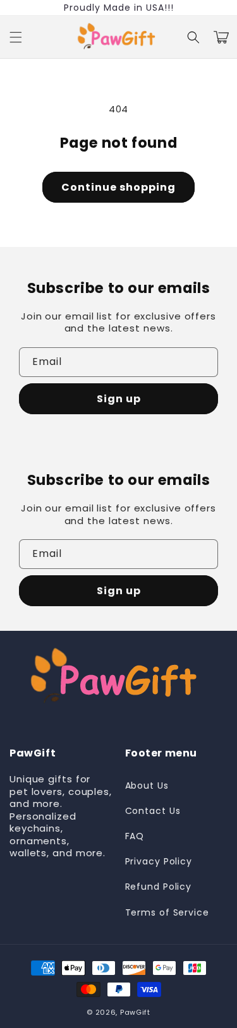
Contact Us (153, 810)
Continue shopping (118, 187)
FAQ (135, 836)
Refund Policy (158, 886)
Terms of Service (167, 912)
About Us (147, 785)
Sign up (119, 398)
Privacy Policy (159, 861)
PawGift (135, 1012)
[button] (16, 37)
